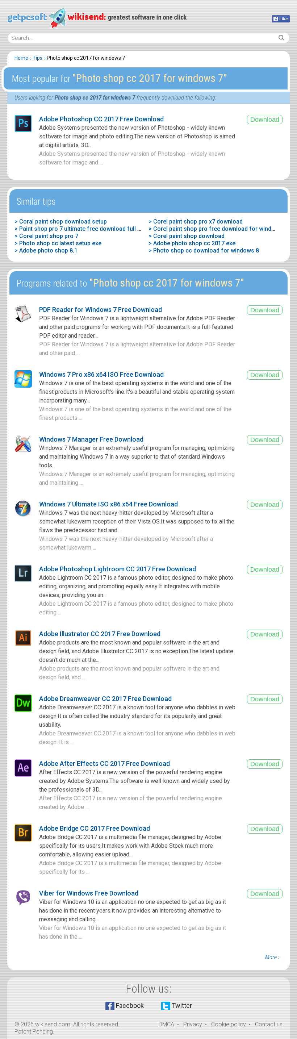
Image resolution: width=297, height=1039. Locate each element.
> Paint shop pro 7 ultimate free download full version (85, 228)
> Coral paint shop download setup (60, 221)
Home (21, 58)
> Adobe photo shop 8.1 (46, 250)
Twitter (182, 1005)
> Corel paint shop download (186, 236)
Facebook (130, 1005)
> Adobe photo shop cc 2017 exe (191, 243)
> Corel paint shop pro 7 (46, 236)
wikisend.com (52, 1024)
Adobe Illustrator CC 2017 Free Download (99, 634)
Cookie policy (228, 1024)
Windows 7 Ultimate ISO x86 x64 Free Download (108, 504)
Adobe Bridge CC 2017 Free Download (94, 828)
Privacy (192, 1024)
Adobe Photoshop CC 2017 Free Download (101, 119)
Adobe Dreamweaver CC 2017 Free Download (105, 698)
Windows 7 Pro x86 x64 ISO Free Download (101, 374)
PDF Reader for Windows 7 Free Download (100, 309)
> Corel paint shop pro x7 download (195, 221)
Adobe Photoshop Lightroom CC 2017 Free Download (117, 569)
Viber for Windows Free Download (88, 893)
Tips (37, 58)
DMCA (166, 1024)
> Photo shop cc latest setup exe (57, 243)
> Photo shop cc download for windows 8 (203, 250)
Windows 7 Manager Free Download (91, 439)
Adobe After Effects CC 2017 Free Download (104, 763)
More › (272, 957)
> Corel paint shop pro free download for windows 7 (217, 228)
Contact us (269, 1024)
